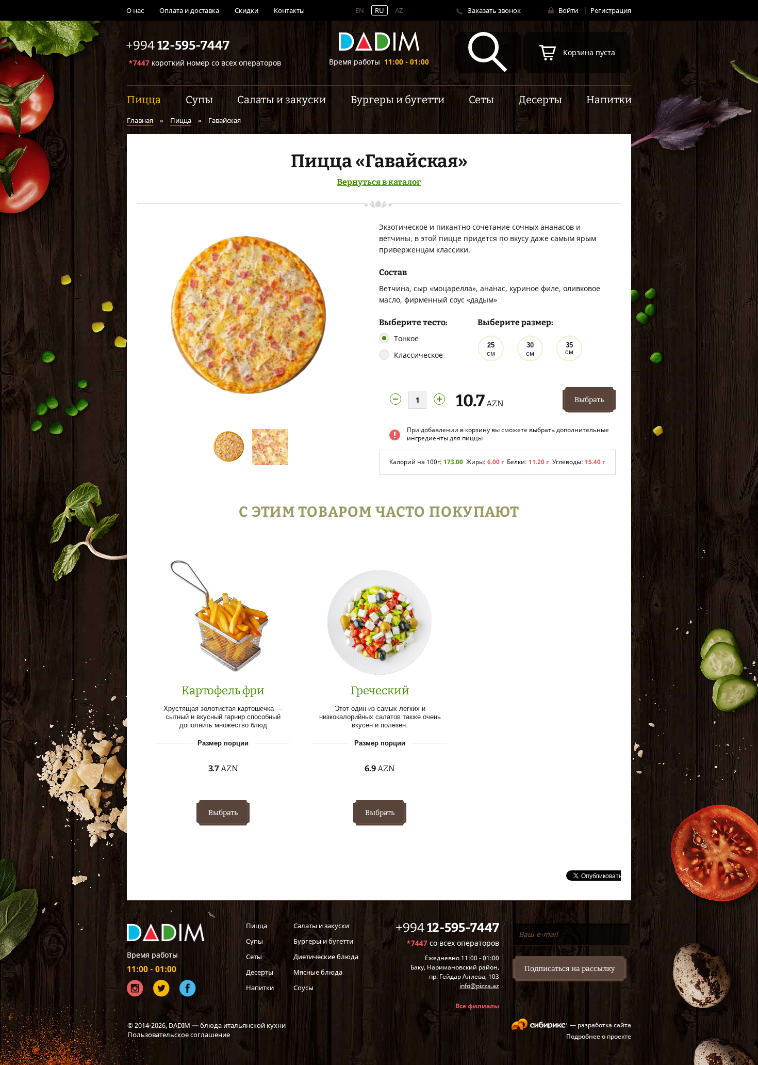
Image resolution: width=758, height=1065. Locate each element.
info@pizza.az (479, 985)
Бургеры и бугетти (323, 941)
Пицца (180, 120)
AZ (399, 10)
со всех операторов (204, 63)
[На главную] (379, 41)
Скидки (246, 10)
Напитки (260, 987)
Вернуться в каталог (379, 182)
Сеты (254, 956)
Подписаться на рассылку (569, 968)
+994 (447, 927)
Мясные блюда (317, 972)
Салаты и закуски (321, 925)
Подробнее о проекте (598, 1036)
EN (359, 10)
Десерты (259, 972)
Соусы (303, 987)
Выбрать (589, 399)
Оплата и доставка (189, 10)
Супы (254, 941)
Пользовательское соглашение (178, 1034)
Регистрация (610, 10)
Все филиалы (477, 1006)
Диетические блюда (325, 956)
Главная (140, 120)
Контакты (289, 10)
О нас (135, 10)
